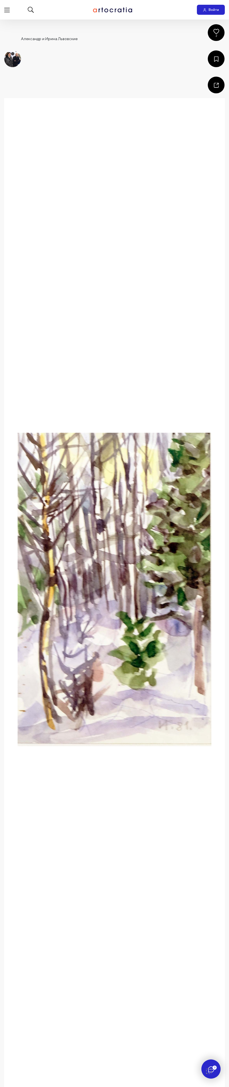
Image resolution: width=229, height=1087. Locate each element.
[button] (114, 589)
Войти (214, 10)
